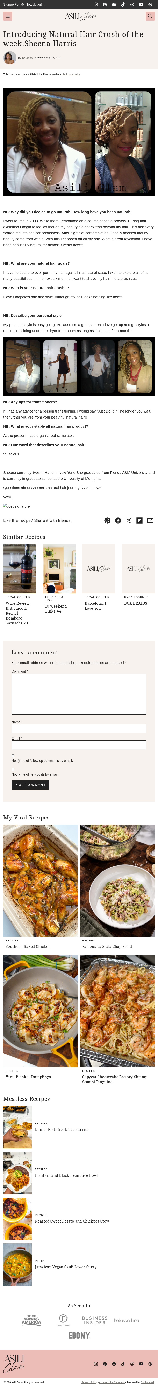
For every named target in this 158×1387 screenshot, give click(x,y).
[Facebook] (113, 4)
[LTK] (150, 4)
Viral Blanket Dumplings (28, 1077)
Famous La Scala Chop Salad (107, 946)
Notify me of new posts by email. (35, 774)
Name (17, 722)
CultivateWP (147, 1382)
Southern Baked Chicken (28, 946)
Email (17, 738)
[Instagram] (95, 4)
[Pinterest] (104, 4)
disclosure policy (71, 74)
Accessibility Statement (112, 1382)
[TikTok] (123, 4)
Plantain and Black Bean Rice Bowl (66, 1175)
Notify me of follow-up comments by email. (42, 761)
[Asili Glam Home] (80, 16)
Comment (20, 671)
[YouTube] (141, 4)
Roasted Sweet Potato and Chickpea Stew (72, 1221)
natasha (27, 57)
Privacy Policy (89, 1382)
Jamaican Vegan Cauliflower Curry (66, 1267)
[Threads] (132, 4)
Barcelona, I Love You (95, 606)
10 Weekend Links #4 (56, 609)
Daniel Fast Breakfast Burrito (62, 1129)
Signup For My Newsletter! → (24, 4)
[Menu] (7, 16)
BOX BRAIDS (135, 603)
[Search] (150, 16)
